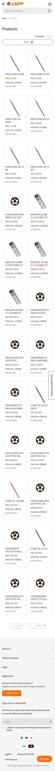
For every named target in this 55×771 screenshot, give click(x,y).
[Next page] (44, 625)
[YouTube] (26, 738)
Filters (26, 42)
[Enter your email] (50, 721)
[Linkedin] (31, 738)
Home (4, 18)
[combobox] (27, 11)
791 (39, 625)
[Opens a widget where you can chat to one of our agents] (44, 759)
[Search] (49, 11)
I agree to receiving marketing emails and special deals (29, 729)
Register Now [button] (12, 693)
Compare (39, 36)
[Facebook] (22, 738)
